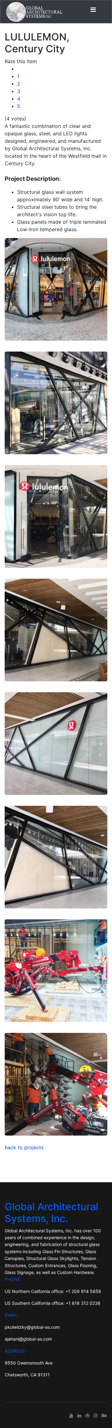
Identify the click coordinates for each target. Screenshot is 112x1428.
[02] (56, 403)
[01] (56, 289)
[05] (56, 743)
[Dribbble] (87, 1415)
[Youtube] (71, 1415)
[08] (56, 1084)
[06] (56, 857)
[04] (56, 630)
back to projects (24, 1147)
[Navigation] (93, 9)
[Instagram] (95, 1415)
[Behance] (104, 1415)
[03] (56, 516)
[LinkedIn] (79, 1415)
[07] (56, 970)
